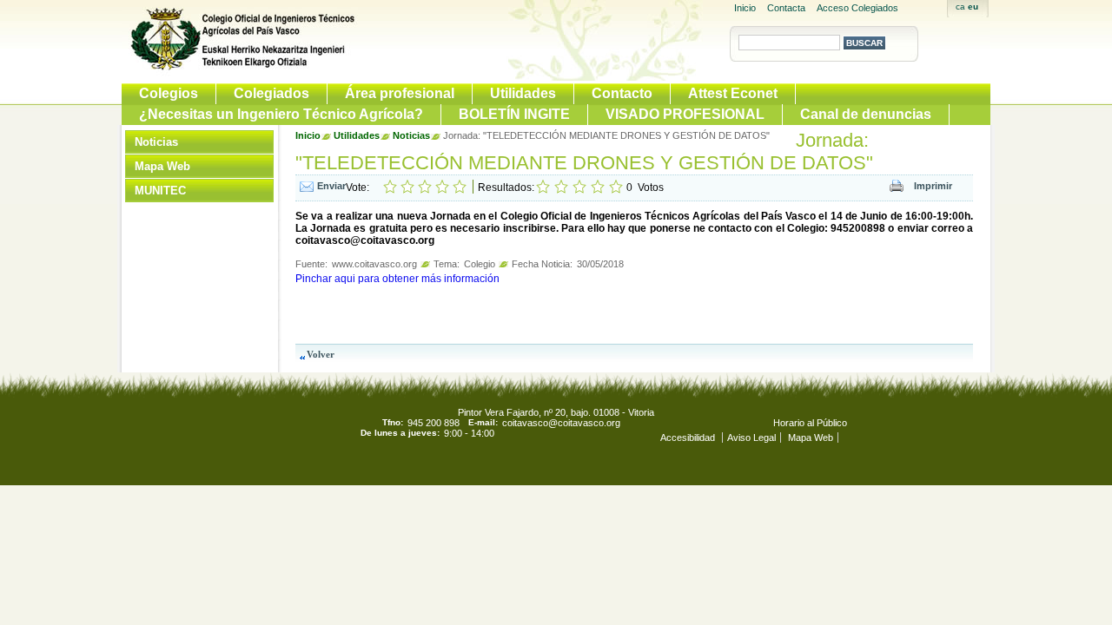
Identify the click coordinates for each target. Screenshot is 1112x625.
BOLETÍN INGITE (514, 114)
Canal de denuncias (865, 114)
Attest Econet (733, 93)
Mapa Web (162, 166)
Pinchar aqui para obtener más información (397, 279)
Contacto (622, 93)
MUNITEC (160, 190)
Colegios (168, 93)
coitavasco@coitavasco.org (561, 423)
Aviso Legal (751, 437)
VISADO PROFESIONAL (685, 114)
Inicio (745, 8)
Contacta (786, 8)
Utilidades (523, 93)
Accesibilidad (689, 437)
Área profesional (399, 93)
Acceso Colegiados (857, 8)
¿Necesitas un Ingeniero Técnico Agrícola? (281, 114)
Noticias (156, 141)
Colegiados (271, 93)
